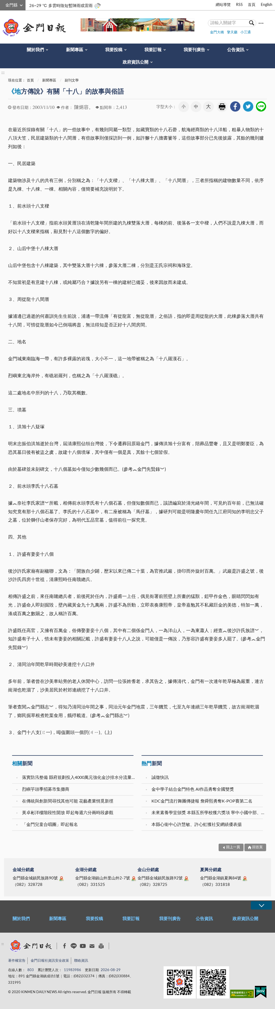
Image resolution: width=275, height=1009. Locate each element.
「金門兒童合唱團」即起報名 (50, 824)
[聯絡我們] (92, 946)
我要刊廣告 (194, 50)
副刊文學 (72, 80)
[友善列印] (101, 946)
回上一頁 (233, 847)
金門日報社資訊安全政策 (50, 960)
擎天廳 (232, 32)
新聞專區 (74, 50)
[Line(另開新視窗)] (73, 946)
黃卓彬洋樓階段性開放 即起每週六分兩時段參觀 (67, 813)
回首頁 (257, 847)
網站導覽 (223, 5)
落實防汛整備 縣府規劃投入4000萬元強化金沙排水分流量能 (78, 777)
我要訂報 (153, 50)
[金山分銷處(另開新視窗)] (186, 878)
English (266, 5)
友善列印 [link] (222, 106)
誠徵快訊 (160, 777)
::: (3, 4)
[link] (235, 106)
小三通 (245, 32)
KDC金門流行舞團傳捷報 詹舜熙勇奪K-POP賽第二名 (201, 801)
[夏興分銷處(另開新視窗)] (245, 878)
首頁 (251, 5)
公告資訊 (235, 50)
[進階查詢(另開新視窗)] (261, 23)
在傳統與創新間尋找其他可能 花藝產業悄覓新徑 (67, 801)
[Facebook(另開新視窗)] (64, 946)
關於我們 (35, 50)
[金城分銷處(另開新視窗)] (61, 878)
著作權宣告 (17, 960)
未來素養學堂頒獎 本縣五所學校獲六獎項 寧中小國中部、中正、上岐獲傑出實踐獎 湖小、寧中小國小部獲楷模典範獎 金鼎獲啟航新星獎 (207, 813)
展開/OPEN (261, 905)
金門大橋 (217, 32)
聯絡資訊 (81, 960)
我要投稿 (113, 50)
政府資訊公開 (136, 62)
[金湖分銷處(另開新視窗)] (133, 878)
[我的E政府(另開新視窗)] (260, 993)
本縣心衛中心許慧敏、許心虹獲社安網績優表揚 (196, 824)
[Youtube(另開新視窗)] (82, 946)
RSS (239, 5)
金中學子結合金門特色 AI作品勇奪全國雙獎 (192, 789)
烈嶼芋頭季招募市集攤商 (45, 789)
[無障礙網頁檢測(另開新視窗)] (242, 995)
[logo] (33, 27)
